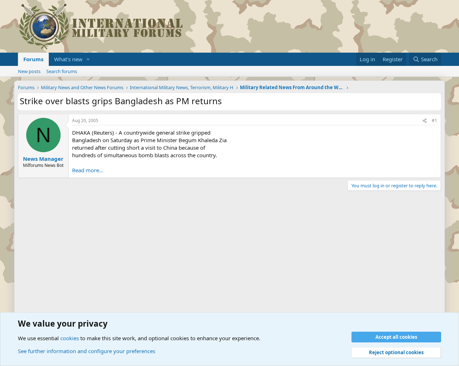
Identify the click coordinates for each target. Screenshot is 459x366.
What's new (68, 59)
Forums (33, 59)
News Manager (43, 158)
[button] (88, 59)
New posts (29, 71)
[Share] (424, 121)
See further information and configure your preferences (86, 351)
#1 (434, 120)
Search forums (61, 71)
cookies (69, 338)
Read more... (87, 170)
